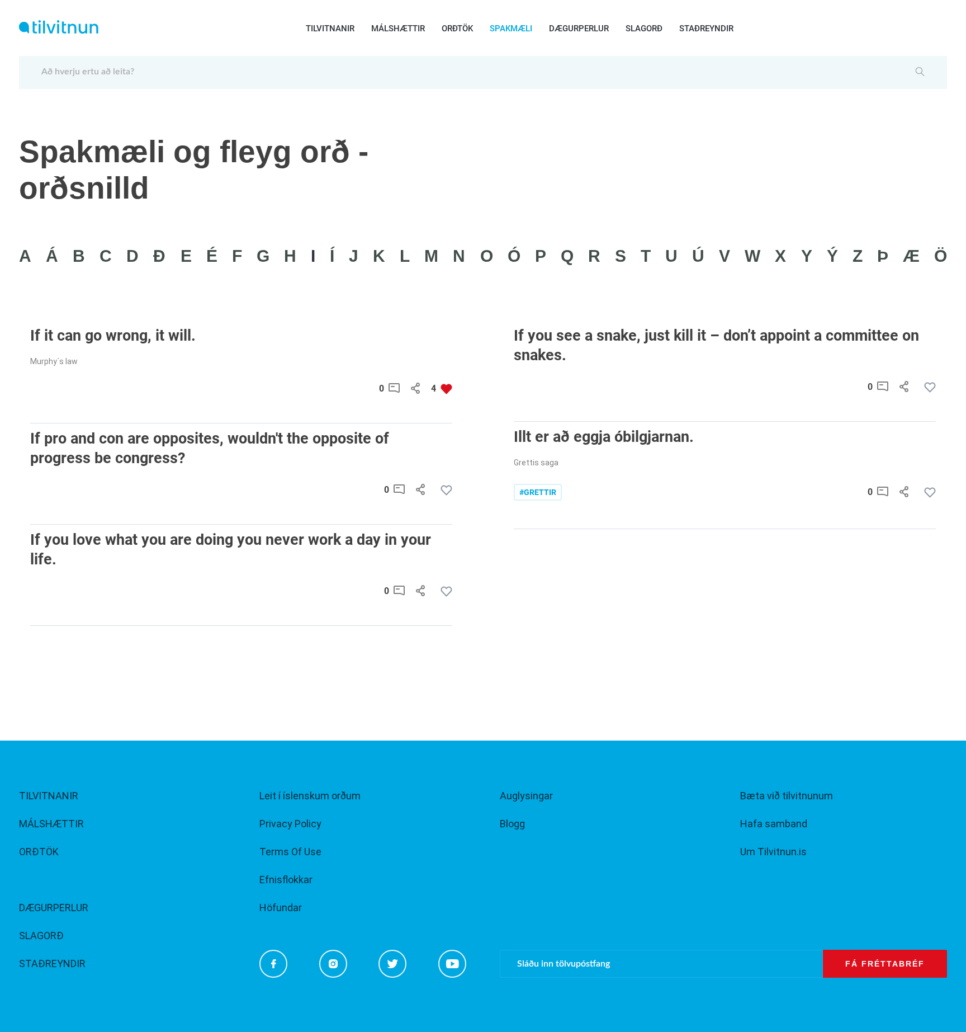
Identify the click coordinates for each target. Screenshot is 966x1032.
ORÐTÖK (457, 28)
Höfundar (280, 907)
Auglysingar (526, 796)
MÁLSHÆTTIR (398, 28)
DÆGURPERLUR (579, 28)
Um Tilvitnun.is (773, 851)
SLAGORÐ (644, 28)
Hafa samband (773, 824)
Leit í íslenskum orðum (310, 796)
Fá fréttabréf (885, 963)
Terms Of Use (290, 851)
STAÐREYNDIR (706, 28)
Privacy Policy (290, 824)
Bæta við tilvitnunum (786, 796)
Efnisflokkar (285, 879)
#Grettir (537, 492)
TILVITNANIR (330, 28)
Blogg (512, 824)
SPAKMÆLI (511, 28)
